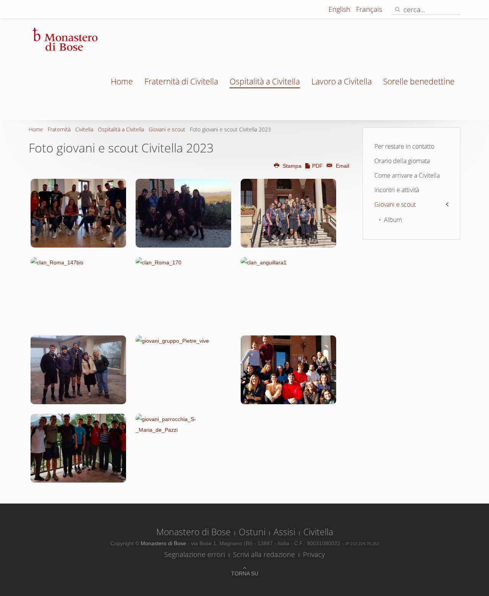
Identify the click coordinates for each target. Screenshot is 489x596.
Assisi (284, 531)
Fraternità (59, 129)
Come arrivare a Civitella (407, 175)
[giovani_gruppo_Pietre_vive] (183, 370)
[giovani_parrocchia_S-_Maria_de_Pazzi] (183, 448)
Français (369, 9)
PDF (317, 166)
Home (122, 81)
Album (393, 219)
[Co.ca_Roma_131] (183, 213)
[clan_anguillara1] (288, 291)
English (340, 9)
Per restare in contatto (404, 146)
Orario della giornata (402, 161)
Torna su (244, 573)
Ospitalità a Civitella (265, 81)
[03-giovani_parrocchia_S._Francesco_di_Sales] (78, 213)
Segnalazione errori (194, 554)
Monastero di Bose (193, 531)
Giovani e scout (167, 129)
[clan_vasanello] (78, 370)
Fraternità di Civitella (181, 81)
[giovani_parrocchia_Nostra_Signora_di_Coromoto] (78, 448)
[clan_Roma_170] (183, 291)
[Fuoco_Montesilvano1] (288, 213)
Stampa (292, 166)
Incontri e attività (396, 190)
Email (341, 166)
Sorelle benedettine (419, 81)
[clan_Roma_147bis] (78, 291)
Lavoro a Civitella (341, 81)
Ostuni (252, 531)
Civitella (84, 129)
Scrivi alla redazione (264, 554)
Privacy (314, 554)
